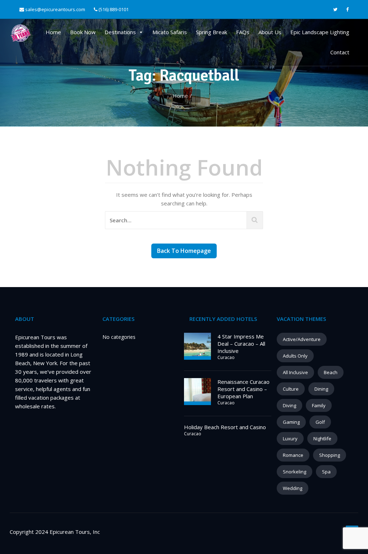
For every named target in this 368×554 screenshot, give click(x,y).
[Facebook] (347, 9)
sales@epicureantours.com (55, 9)
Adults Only (295, 356)
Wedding (292, 488)
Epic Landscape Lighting (319, 32)
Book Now (83, 32)
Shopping (329, 455)
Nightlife (322, 438)
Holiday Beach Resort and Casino (225, 427)
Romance (293, 455)
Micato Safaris (169, 32)
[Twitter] (335, 9)
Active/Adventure (302, 339)
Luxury (290, 438)
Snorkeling (294, 471)
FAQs (242, 32)
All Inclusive (295, 372)
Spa (326, 471)
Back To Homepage (184, 251)
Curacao (226, 357)
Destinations (120, 32)
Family (319, 405)
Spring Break (211, 32)
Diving (289, 405)
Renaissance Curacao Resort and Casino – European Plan (243, 389)
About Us (269, 32)
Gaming (291, 422)
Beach (330, 372)
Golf (320, 422)
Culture (291, 389)
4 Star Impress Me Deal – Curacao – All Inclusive (241, 343)
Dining (321, 389)
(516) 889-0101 (113, 9)
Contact (339, 52)
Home (53, 32)
